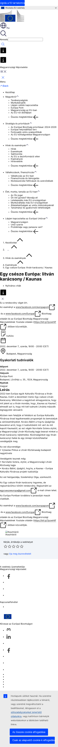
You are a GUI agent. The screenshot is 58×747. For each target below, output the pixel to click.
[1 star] (6, 546)
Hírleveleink (17, 161)
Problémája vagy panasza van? (26, 227)
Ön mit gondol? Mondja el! (24, 197)
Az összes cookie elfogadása (28, 732)
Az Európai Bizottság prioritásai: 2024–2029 (33, 127)
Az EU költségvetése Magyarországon (30, 134)
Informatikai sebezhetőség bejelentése (25, 674)
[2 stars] (8, 546)
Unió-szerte (17, 224)
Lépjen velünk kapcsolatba (24, 105)
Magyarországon (19, 222)
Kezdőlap (10, 92)
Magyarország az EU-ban (24, 110)
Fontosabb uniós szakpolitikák (26, 132)
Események (16, 151)
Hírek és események (15, 145)
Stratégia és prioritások (17, 123)
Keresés (4, 39)
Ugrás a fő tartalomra (12, 2)
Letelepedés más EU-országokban (28, 200)
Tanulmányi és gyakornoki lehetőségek (30, 207)
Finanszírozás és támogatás (25, 178)
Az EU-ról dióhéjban (21, 112)
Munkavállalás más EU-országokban (29, 202)
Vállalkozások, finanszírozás (19, 172)
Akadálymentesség (15, 606)
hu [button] (8, 27)
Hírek (13, 149)
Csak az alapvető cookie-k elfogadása (33, 740)
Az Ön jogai (17, 195)
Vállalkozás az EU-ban (22, 176)
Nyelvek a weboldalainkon (18, 676)
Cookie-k (10, 679)
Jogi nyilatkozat (13, 684)
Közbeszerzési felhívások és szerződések (32, 181)
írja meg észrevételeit (20, 553)
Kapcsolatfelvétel (14, 669)
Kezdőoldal (11, 242)
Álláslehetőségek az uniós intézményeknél (32, 205)
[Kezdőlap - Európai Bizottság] (12, 16)
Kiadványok (17, 159)
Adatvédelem (12, 681)
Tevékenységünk (19, 100)
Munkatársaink (18, 102)
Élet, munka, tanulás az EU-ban (21, 191)
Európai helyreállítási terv (24, 129)
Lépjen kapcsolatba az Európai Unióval (25, 218)
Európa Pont (17, 107)
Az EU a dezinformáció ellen (25, 156)
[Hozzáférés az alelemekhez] (19, 96)
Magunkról (10, 96)
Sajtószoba (16, 154)
